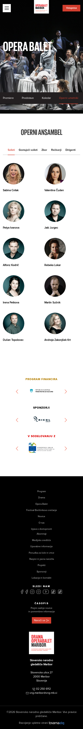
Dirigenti (70, 150)
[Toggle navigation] (7, 8)
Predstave (28, 98)
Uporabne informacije (41, 546)
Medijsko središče (41, 540)
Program (41, 491)
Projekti (42, 565)
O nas (42, 522)
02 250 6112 (43, 688)
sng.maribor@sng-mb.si (43, 692)
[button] (17, 391)
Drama (41, 497)
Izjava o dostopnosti (41, 529)
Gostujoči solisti (28, 150)
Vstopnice (71, 8)
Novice (41, 516)
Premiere (8, 98)
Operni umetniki (68, 98)
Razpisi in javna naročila (41, 559)
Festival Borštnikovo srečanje (41, 510)
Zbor (44, 150)
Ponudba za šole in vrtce (41, 552)
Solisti (11, 150)
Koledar (46, 98)
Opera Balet (41, 504)
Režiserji (56, 150)
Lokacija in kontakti (41, 577)
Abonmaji (42, 533)
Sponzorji (42, 571)
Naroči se (39, 620)
